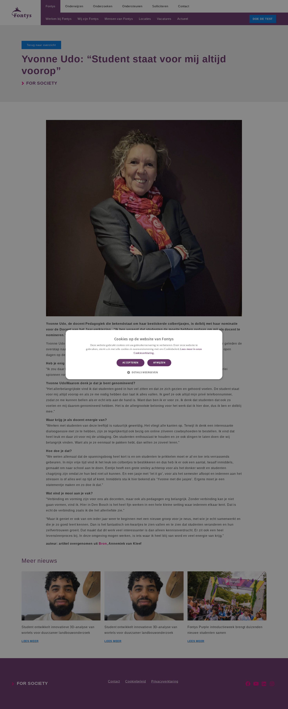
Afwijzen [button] (159, 362)
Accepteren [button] (130, 362)
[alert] (144, 354)
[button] (144, 372)
